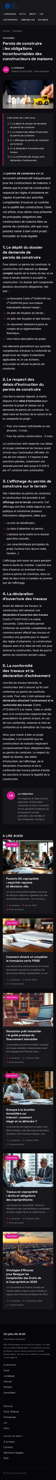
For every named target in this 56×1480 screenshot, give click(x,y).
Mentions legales (13, 1452)
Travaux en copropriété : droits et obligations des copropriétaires (21, 1195)
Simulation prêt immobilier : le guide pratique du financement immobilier (23, 1035)
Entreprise (11, 20)
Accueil (6, 31)
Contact (8, 1447)
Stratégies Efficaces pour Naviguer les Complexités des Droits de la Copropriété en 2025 (23, 1276)
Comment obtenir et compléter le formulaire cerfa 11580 (27, 959)
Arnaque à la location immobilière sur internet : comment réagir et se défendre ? (21, 1115)
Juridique (10, 14)
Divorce (43, 20)
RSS (6, 1458)
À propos (39, 819)
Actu (23, 14)
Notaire (8, 1386)
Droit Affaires (11, 1411)
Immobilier (28, 20)
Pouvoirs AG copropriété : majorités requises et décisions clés (22, 882)
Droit (33, 14)
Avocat (8, 1381)
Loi (42, 14)
